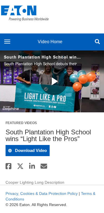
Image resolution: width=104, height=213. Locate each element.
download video (30, 150)
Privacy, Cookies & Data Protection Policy (42, 193)
